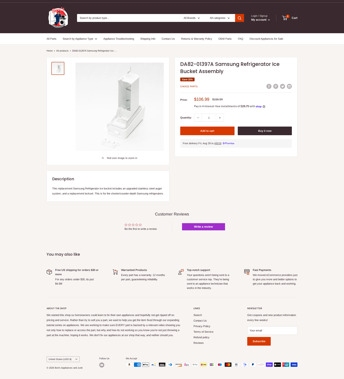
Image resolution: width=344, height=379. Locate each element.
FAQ (240, 38)
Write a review (203, 226)
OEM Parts (225, 38)
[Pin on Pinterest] (275, 86)
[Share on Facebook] (268, 86)
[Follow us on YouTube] (101, 365)
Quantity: (186, 117)
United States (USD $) (60, 359)
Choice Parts (189, 86)
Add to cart (207, 130)
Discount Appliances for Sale (266, 38)
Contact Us (168, 38)
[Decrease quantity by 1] (198, 118)
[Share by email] (289, 86)
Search (198, 315)
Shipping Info (147, 38)
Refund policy (201, 337)
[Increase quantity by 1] (220, 118)
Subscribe (259, 341)
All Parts (51, 38)
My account (259, 19)
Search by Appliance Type (78, 38)
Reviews (199, 342)
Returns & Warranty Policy (196, 38)
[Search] (239, 18)
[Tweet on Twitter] (282, 86)
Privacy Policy (202, 326)
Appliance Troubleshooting (118, 38)
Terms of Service (203, 331)
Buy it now (264, 130)
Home (50, 50)
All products (62, 50)
